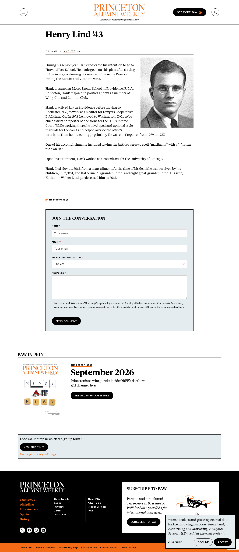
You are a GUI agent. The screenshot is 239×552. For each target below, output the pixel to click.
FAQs (90, 511)
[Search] (215, 12)
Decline (203, 542)
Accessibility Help (68, 548)
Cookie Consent (108, 548)
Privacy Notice (89, 548)
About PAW (94, 499)
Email (55, 242)
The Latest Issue (81, 365)
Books (57, 503)
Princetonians (29, 509)
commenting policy (75, 307)
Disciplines (27, 504)
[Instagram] (36, 530)
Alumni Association (45, 548)
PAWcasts (59, 507)
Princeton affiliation (66, 258)
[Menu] (23, 12)
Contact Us (26, 548)
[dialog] (201, 532)
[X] (22, 530)
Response (58, 273)
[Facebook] (29, 530)
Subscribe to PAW (144, 522)
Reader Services (97, 507)
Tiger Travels (61, 499)
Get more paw (187, 12)
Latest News (27, 499)
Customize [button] (175, 542)
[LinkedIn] (43, 530)
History (25, 519)
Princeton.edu (128, 548)
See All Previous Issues (92, 396)
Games (58, 511)
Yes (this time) (34, 447)
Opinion (25, 514)
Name (55, 226)
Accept (223, 542)
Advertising (94, 503)
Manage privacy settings (38, 454)
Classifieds (60, 515)
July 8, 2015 (69, 51)
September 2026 (102, 372)
